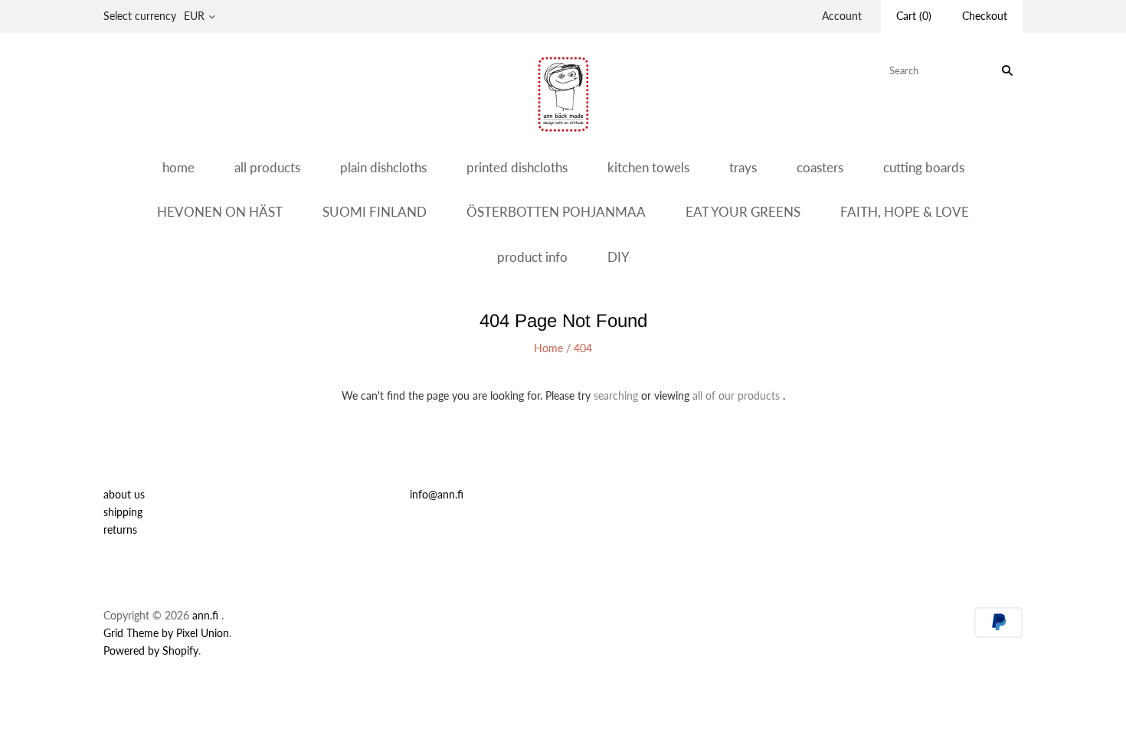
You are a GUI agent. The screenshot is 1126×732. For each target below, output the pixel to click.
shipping (122, 511)
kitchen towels (648, 167)
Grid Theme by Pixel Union (166, 632)
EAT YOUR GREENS (743, 212)
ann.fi (205, 615)
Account (842, 15)
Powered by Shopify (150, 650)
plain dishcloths (383, 167)
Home (548, 348)
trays (743, 167)
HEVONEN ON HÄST (220, 212)
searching (616, 395)
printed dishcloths (517, 167)
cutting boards (923, 167)
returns (120, 529)
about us (124, 494)
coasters (820, 167)
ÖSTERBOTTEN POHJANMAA (556, 212)
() (913, 15)
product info (532, 257)
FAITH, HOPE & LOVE (904, 212)
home (178, 167)
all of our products (736, 395)
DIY (618, 257)
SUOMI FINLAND (374, 212)
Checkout (984, 15)
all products (267, 167)
